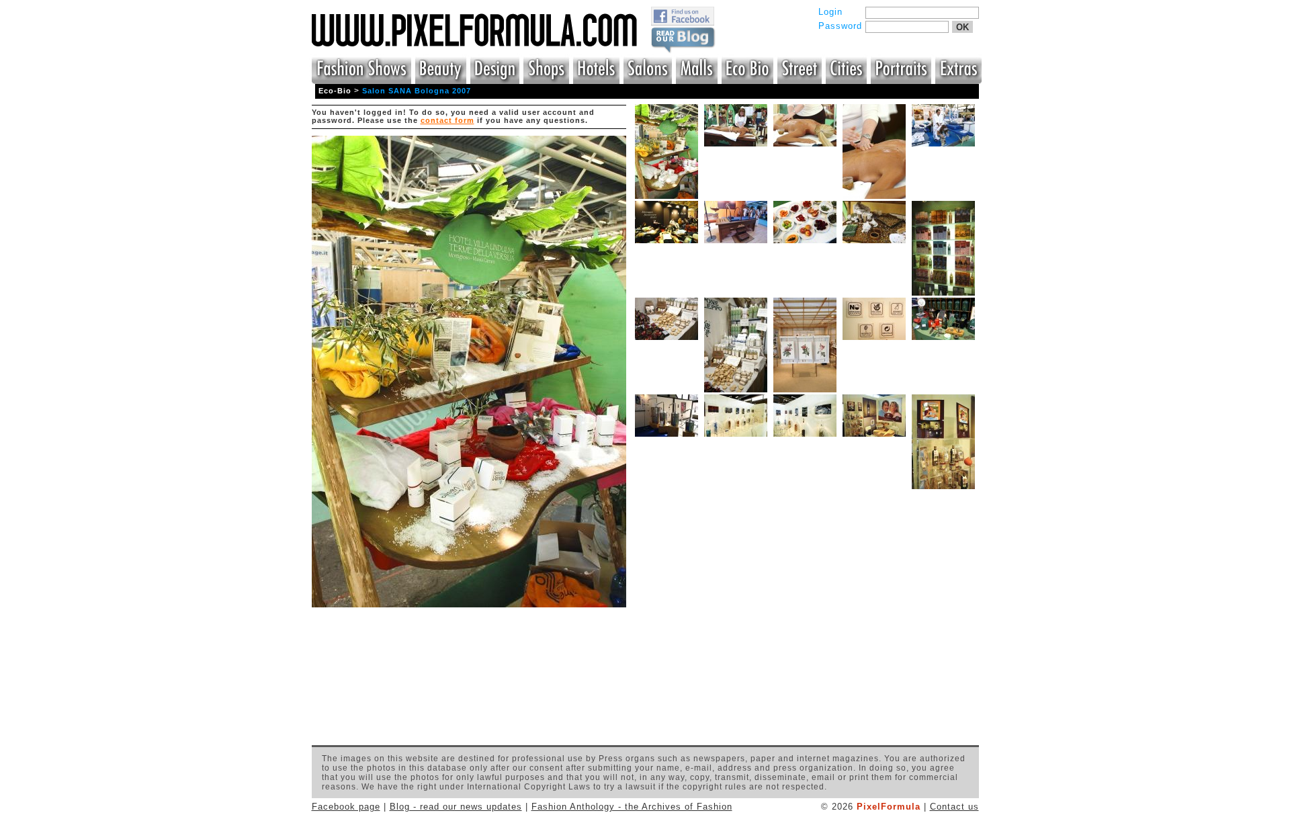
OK (962, 27)
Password (840, 26)
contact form (447, 120)
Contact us (954, 807)
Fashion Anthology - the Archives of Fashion (631, 807)
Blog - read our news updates (456, 807)
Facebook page (346, 807)
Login (830, 12)
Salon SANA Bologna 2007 (416, 91)
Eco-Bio (334, 91)
